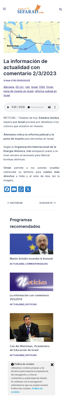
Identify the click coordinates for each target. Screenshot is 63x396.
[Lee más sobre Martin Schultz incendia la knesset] (31, 243)
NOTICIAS (31, 304)
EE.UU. (20, 87)
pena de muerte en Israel (18, 91)
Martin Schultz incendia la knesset (31, 258)
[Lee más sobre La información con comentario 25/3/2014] (31, 281)
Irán (27, 87)
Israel (34, 87)
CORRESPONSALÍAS (36, 263)
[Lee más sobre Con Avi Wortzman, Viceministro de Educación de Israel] (31, 327)
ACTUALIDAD (17, 263)
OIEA (42, 87)
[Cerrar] (52, 364)
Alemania (9, 87)
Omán (49, 87)
